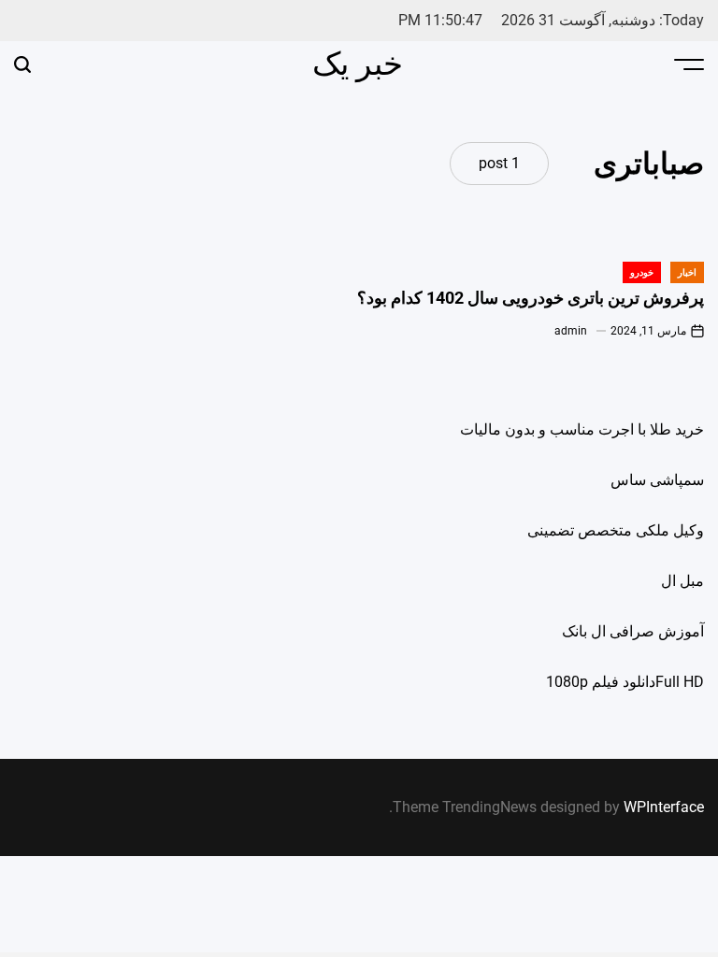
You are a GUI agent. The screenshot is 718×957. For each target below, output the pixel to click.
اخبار (687, 272)
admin (570, 330)
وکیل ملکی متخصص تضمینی (615, 530)
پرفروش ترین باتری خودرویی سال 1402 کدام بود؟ (530, 297)
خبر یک (357, 63)
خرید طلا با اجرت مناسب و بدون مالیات (582, 429)
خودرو (641, 272)
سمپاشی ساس (657, 480)
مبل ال (682, 581)
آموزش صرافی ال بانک (633, 631)
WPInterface (664, 807)
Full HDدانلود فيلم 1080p (625, 682)
